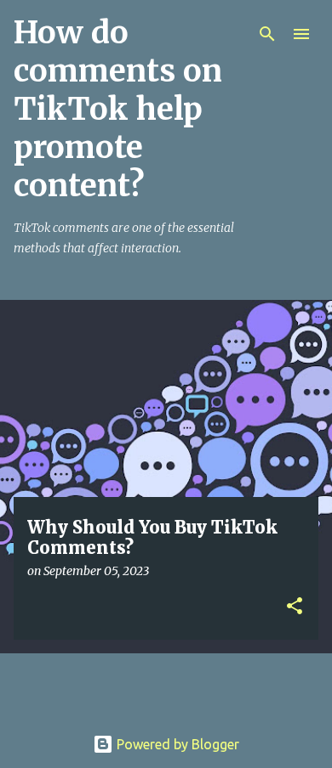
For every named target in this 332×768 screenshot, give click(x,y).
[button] (294, 607)
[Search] (267, 34)
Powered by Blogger (176, 744)
